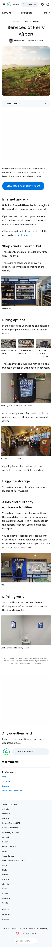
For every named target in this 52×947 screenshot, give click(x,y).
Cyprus (5, 893)
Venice (5, 875)
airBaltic (5, 809)
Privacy (33, 928)
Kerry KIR (7, 12)
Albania (5, 884)
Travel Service (8, 856)
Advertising (43, 928)
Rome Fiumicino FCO (11, 828)
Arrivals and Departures (12, 791)
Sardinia (6, 842)
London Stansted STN (11, 823)
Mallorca (6, 898)
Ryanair (5, 818)
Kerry (26, 21)
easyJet (5, 837)
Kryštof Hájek (19, 40)
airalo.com (22, 235)
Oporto (5, 903)
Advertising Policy (28, 663)
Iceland (5, 879)
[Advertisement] (26, 136)
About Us (6, 914)
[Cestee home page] (13, 4)
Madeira (5, 865)
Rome (4, 889)
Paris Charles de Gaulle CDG (14, 860)
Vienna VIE (6, 814)
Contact (5, 919)
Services (35, 21)
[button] (4, 4)
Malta (4, 870)
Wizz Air (5, 851)
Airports (16, 21)
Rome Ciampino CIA (11, 846)
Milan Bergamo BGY (10, 832)
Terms (25, 928)
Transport (26, 12)
